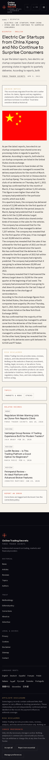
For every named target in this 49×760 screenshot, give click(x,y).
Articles (5, 569)
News (4, 564)
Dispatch (14, 19)
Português (39, 681)
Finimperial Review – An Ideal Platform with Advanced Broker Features (18, 474)
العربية (12, 681)
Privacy (5, 636)
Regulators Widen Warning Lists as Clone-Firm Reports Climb (21, 417)
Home (4, 20)
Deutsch (13, 675)
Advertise (6, 622)
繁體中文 (6, 686)
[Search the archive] (27, 7)
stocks (12, 162)
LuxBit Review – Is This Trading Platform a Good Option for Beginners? (17, 454)
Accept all (8, 747)
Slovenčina (16, 686)
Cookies (5, 641)
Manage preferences (13, 754)
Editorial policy (8, 605)
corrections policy (11, 499)
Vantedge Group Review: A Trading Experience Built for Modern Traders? (24, 435)
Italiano (5, 681)
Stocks (29, 395)
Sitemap (5, 652)
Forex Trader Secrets (13, 76)
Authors (5, 586)
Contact (5, 658)
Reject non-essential (26, 747)
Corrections (7, 611)
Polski (38, 675)
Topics (5, 580)
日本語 (26, 686)
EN (36, 7)
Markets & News (14, 395)
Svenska (29, 681)
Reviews (5, 575)
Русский (20, 681)
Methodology (7, 600)
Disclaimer (6, 647)
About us (5, 616)
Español (22, 675)
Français (30, 675)
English (5, 675)
